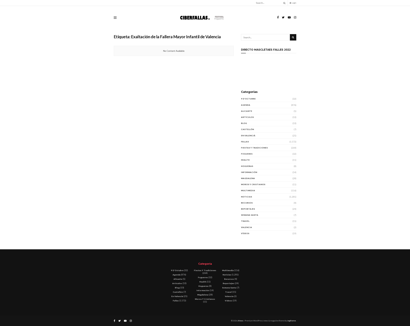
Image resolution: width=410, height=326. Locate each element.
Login (293, 3)
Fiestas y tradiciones (254, 148)
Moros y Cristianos (253, 184)
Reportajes (248, 209)
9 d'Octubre (248, 99)
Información (249, 172)
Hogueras (247, 166)
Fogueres (247, 154)
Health (245, 160)
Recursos (247, 203)
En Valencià (248, 135)
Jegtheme (291, 320)
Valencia (246, 227)
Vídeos (245, 233)
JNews (240, 320)
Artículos (247, 117)
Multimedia (248, 190)
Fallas (245, 141)
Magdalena (248, 178)
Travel (245, 221)
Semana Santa (249, 215)
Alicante (246, 111)
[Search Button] (284, 3)
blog (244, 123)
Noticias (246, 197)
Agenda (245, 105)
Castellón (247, 129)
